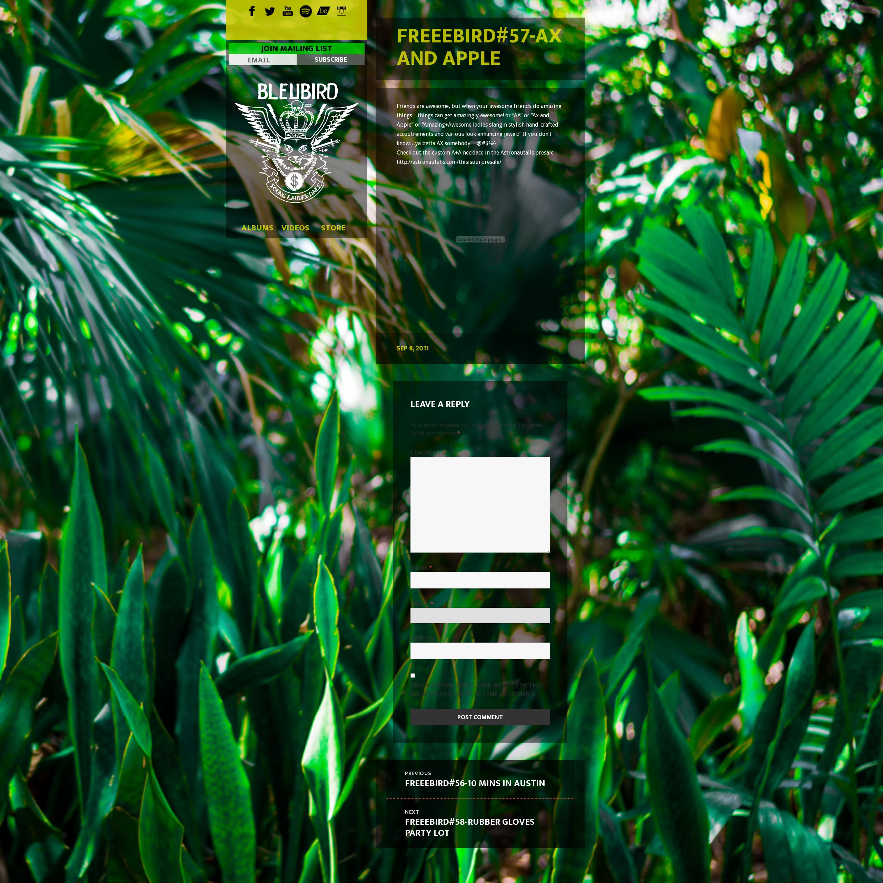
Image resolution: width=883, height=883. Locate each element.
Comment (428, 452)
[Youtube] (288, 10)
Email (422, 603)
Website (422, 638)
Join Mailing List (296, 48)
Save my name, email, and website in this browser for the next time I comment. (476, 689)
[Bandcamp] (324, 10)
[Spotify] (306, 10)
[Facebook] (252, 10)
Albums (257, 228)
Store (333, 228)
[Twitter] (270, 10)
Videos (295, 228)
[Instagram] (342, 10)
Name (421, 568)
